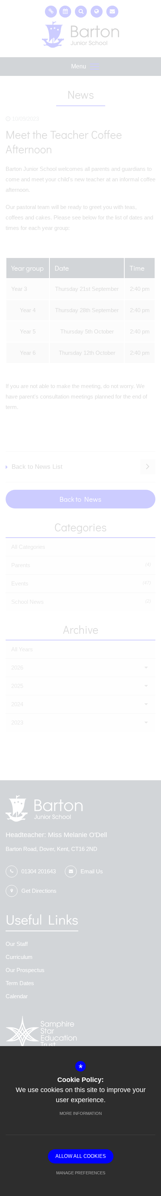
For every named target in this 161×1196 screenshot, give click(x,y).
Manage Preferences (80, 1173)
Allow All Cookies (80, 1156)
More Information (81, 1113)
